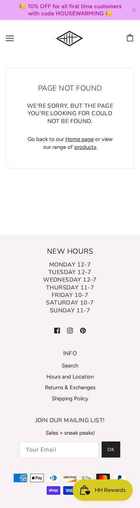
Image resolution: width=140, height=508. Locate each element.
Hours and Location (70, 376)
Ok (111, 449)
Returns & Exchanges (70, 387)
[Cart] (131, 38)
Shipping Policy (70, 398)
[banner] (69, 38)
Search (70, 365)
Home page (79, 139)
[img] (57, 330)
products (85, 147)
